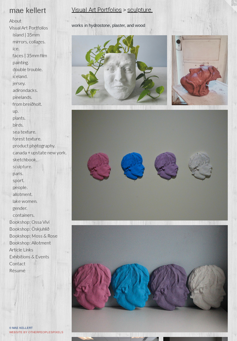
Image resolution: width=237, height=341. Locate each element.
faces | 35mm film (30, 55)
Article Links (21, 249)
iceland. (20, 76)
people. (20, 187)
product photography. (34, 145)
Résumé (17, 270)
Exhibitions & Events (29, 256)
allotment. (22, 194)
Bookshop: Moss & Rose (33, 235)
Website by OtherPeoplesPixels (36, 332)
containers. (23, 215)
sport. (18, 180)
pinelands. (22, 97)
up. (15, 111)
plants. (19, 118)
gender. (20, 208)
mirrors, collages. (29, 41)
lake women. (25, 201)
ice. (16, 48)
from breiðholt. (27, 104)
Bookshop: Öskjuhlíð (29, 228)
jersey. (19, 83)
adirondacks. (25, 90)
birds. (18, 124)
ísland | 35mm (26, 34)
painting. (21, 62)
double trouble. (27, 69)
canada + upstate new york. (39, 152)
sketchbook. (25, 159)
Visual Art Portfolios (28, 27)
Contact (17, 263)
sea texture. (24, 131)
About (15, 20)
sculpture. (22, 166)
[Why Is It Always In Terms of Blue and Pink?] (150, 278)
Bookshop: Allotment (30, 242)
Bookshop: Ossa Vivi (29, 222)
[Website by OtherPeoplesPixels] (225, 11)
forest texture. (27, 138)
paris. (18, 173)
